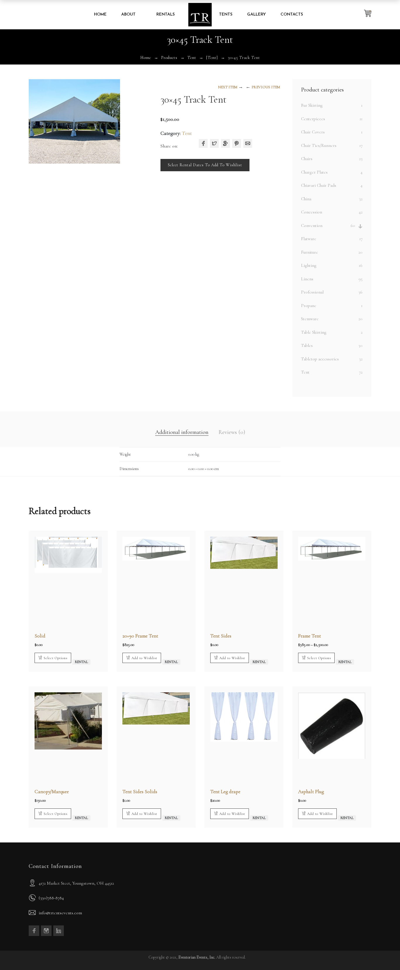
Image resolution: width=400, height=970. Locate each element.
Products (169, 57)
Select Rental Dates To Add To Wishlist (205, 164)
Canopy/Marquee (52, 791)
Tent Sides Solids (139, 791)
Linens (307, 278)
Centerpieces (313, 118)
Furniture (309, 252)
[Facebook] (203, 143)
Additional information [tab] (181, 432)
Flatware (308, 238)
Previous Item (266, 87)
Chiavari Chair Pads (318, 185)
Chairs (306, 158)
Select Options (55, 658)
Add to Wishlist (144, 658)
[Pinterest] (236, 143)
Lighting (309, 265)
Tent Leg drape (225, 791)
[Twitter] (214, 143)
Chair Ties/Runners (318, 145)
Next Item (227, 87)
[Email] (247, 143)
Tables (307, 345)
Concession (311, 212)
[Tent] (212, 57)
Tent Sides (220, 636)
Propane (308, 305)
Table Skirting (314, 332)
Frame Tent (309, 636)
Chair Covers (313, 132)
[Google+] (225, 143)
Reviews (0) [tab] (231, 432)
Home (145, 57)
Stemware (310, 318)
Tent (191, 57)
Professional (312, 292)
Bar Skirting (312, 105)
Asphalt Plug (311, 791)
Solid (40, 636)
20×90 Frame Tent (140, 636)
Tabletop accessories (320, 359)
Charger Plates (314, 172)
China (306, 198)
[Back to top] (384, 954)
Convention (311, 225)
